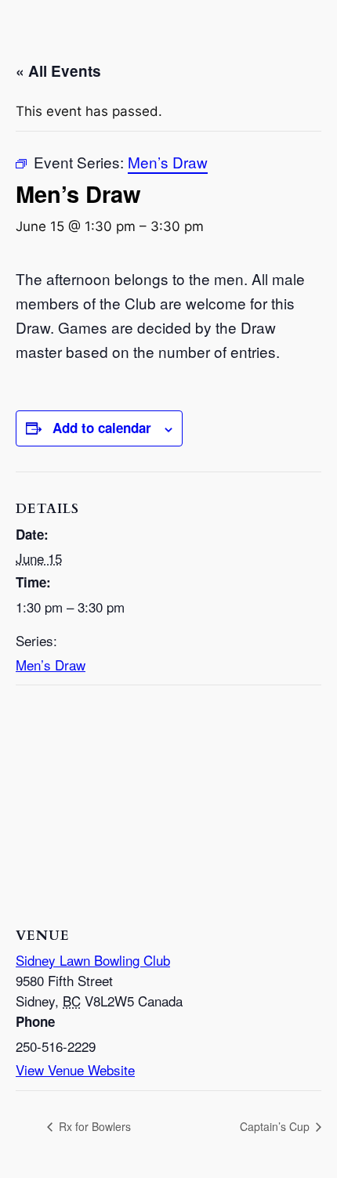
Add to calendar (102, 427)
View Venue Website (75, 1069)
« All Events (58, 70)
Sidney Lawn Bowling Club (93, 960)
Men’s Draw (50, 664)
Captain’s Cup (276, 1126)
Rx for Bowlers (93, 1126)
